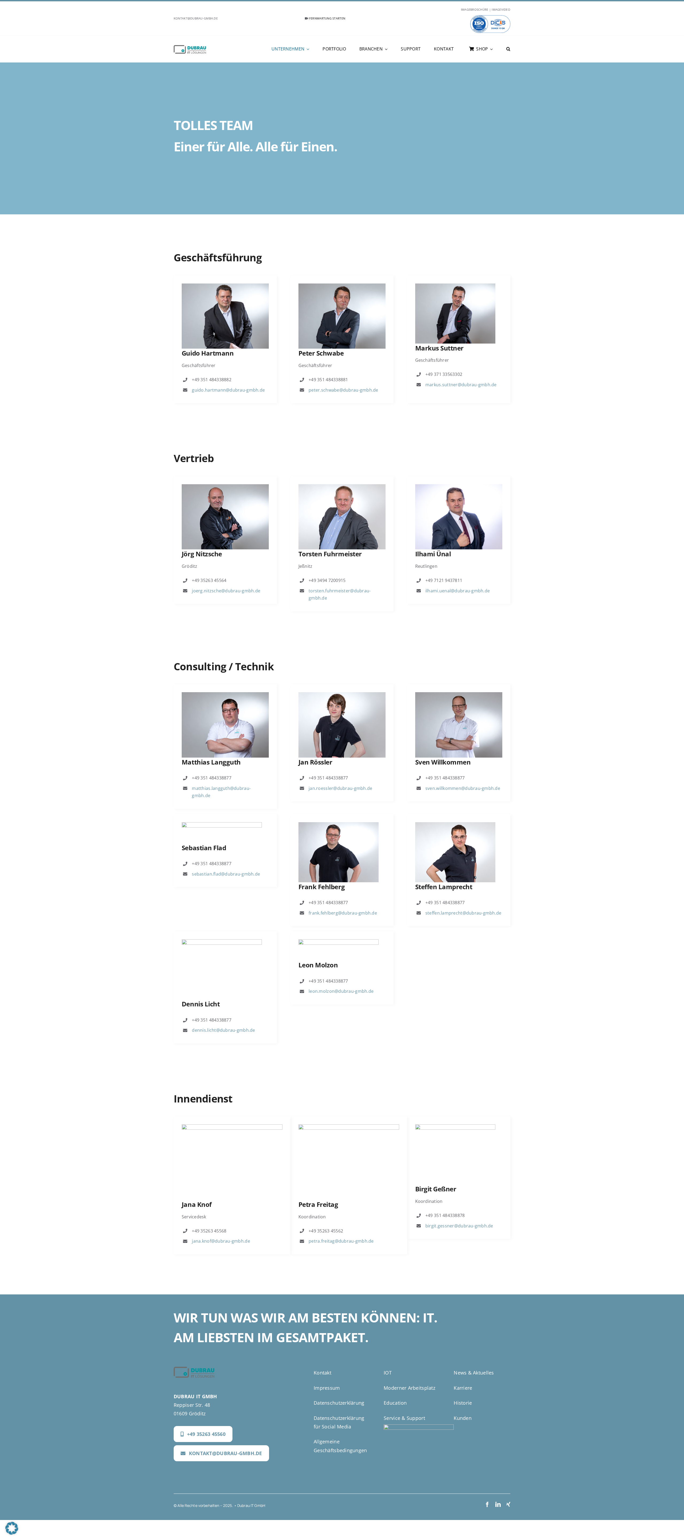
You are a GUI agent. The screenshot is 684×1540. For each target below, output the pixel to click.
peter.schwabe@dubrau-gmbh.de (343, 390)
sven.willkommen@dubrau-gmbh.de (462, 788)
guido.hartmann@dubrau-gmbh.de (228, 390)
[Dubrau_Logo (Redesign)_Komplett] (190, 47)
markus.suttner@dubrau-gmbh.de (461, 385)
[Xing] (508, 1504)
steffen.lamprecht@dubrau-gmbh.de (463, 913)
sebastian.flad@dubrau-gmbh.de (226, 874)
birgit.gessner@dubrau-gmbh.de (459, 1226)
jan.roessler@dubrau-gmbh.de (340, 788)
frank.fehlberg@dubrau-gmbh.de (343, 913)
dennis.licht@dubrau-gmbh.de (223, 1030)
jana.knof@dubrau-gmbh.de (221, 1241)
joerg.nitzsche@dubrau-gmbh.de (226, 591)
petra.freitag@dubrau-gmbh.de (341, 1241)
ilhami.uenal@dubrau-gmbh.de (457, 591)
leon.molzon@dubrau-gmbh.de (341, 991)
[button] (508, 49)
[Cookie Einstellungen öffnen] (11, 1533)
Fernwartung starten (326, 18)
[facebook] (487, 1504)
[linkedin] (498, 1504)
